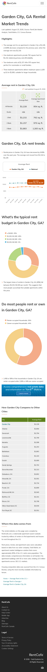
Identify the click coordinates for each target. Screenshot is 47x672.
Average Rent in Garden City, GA (14, 584)
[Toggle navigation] (42, 3)
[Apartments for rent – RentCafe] (9, 3)
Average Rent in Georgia (12, 581)
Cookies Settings (7, 649)
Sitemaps (5, 624)
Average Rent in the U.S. (18, 579)
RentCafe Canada (8, 626)
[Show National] (33, 169)
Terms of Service (7, 638)
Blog (3, 621)
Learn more (23, 393)
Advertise (5, 618)
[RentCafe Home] (36, 655)
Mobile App (6, 615)
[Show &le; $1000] (11, 233)
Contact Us (6, 610)
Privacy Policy (6, 640)
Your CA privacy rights (9, 643)
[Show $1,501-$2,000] (13, 239)
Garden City (6, 424)
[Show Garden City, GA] (17, 169)
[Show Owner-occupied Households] (18, 323)
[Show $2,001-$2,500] (12, 242)
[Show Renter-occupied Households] (18, 320)
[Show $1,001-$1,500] (13, 236)
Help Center (6, 613)
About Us (5, 607)
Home (5, 579)
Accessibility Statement (10, 646)
